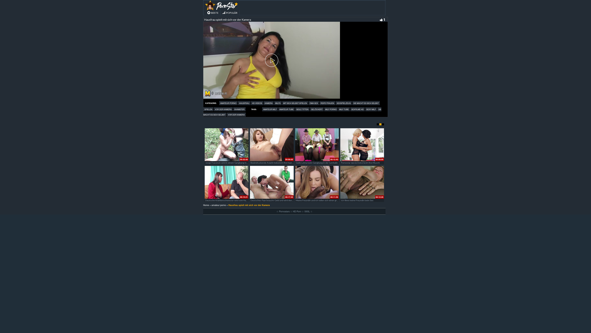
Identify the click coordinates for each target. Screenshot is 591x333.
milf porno (331, 109)
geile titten (302, 109)
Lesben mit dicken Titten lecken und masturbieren (320, 162)
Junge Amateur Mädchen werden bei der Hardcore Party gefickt (281, 200)
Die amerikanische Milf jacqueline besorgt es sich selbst (232, 200)
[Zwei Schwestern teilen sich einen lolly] (226, 144)
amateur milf (270, 109)
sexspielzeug (344, 103)
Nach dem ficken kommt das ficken (267, 162)
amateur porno (228, 103)
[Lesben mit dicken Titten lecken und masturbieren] (317, 144)
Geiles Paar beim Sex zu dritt (354, 162)
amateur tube (286, 109)
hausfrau (244, 103)
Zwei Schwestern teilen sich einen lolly (224, 162)
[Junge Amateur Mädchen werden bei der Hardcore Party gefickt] (272, 182)
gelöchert (317, 109)
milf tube (344, 109)
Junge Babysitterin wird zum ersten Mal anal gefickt (320, 200)
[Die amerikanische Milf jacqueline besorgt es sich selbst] (226, 182)
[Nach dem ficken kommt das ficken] (272, 144)
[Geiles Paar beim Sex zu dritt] (362, 144)
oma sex (314, 103)
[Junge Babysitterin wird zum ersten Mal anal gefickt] (317, 182)
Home (206, 205)
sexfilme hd (357, 109)
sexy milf (371, 109)
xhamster (239, 109)
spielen (208, 109)
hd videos (257, 103)
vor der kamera (223, 109)
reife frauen (327, 103)
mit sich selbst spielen (295, 103)
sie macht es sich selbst (366, 103)
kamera (269, 103)
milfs (278, 103)
